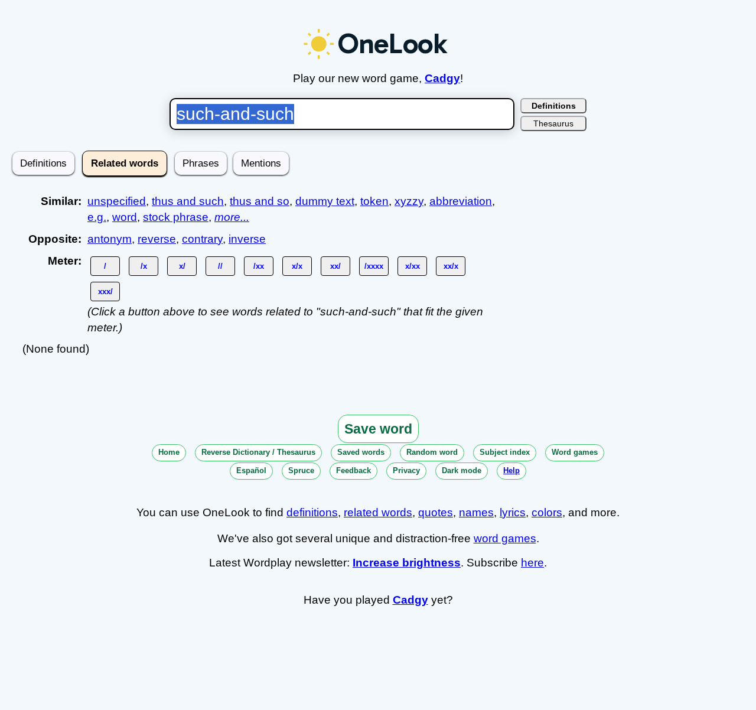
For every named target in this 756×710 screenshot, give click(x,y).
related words (378, 512)
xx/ (335, 266)
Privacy (406, 470)
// (220, 266)
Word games (575, 452)
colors (547, 512)
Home (169, 452)
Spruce (301, 470)
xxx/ (105, 291)
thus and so (259, 201)
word (124, 217)
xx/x (451, 266)
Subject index (505, 452)
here (532, 562)
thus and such (188, 201)
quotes (435, 512)
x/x (297, 266)
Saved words (360, 452)
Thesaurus (553, 123)
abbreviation (460, 201)
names (476, 512)
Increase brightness (407, 562)
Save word (378, 429)
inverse (247, 239)
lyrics (513, 512)
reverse (157, 239)
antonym (109, 239)
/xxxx (373, 266)
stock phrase (175, 217)
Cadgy (442, 78)
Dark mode (461, 470)
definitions (312, 512)
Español (251, 470)
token (374, 201)
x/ (182, 266)
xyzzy (409, 201)
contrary (202, 239)
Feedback (353, 470)
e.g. (96, 217)
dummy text (324, 201)
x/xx (412, 266)
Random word (432, 452)
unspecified (116, 201)
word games (505, 538)
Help (511, 470)
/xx (258, 266)
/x (144, 266)
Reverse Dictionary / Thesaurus (258, 452)
